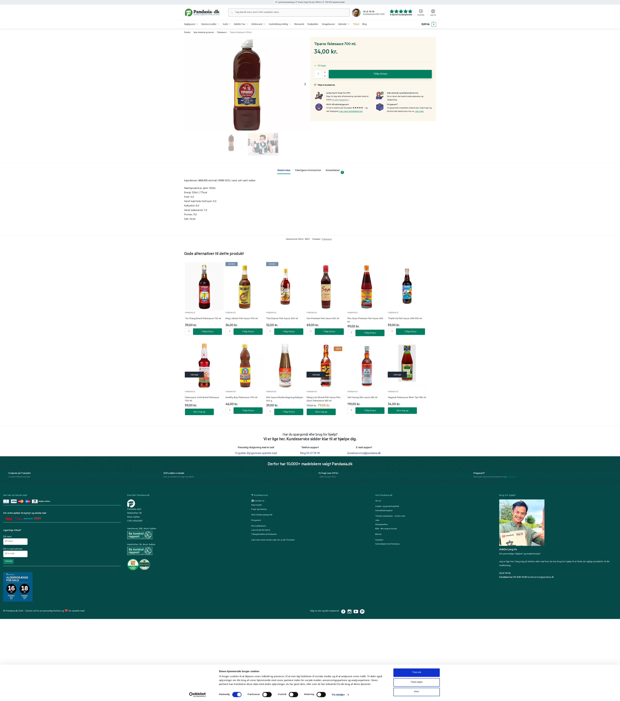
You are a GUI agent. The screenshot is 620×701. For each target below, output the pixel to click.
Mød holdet (256, 505)
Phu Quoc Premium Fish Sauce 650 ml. (365, 320)
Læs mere (419, 111)
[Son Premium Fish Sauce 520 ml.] (326, 286)
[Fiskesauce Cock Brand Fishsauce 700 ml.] (204, 365)
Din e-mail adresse (13, 548)
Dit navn (7, 536)
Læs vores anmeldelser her (351, 111)
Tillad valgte (416, 682)
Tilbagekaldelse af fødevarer (264, 534)
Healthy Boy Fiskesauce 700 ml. (241, 397)
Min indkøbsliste (258, 526)
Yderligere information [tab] (308, 170)
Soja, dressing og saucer (204, 32)
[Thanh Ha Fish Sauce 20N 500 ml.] (407, 286)
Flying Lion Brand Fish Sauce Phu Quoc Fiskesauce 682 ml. (323, 399)
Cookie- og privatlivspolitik (387, 506)
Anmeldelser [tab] (334, 171)
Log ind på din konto (260, 530)
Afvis (416, 692)
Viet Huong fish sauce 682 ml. (362, 397)
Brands (378, 534)
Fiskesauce (221, 32)
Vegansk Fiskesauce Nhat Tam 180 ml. (407, 397)
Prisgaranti (256, 520)
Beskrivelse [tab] (284, 170)
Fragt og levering (259, 509)
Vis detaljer (338, 694)
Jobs (377, 520)
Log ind (433, 15)
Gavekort (379, 540)
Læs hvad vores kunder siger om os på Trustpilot (273, 540)
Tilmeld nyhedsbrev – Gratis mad (390, 516)
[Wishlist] (217, 267)
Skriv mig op (199, 412)
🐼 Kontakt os (257, 501)
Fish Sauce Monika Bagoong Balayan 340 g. (284, 399)
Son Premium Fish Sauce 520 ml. (323, 319)
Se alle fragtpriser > (340, 100)
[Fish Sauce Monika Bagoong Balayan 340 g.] (285, 365)
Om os (378, 501)
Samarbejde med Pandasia (387, 544)
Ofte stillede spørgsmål (261, 515)
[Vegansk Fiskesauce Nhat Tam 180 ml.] (407, 365)
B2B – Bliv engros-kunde (386, 529)
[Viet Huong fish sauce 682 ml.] (366, 365)
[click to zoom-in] (247, 84)
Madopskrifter (381, 525)
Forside (187, 32)
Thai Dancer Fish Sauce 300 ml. (282, 319)
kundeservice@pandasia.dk (541, 577)
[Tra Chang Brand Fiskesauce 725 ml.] (204, 286)
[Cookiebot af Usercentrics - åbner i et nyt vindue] (197, 694)
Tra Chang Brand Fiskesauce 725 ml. (203, 319)
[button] (428, 24)
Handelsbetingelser (384, 511)
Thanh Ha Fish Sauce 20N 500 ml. (405, 319)
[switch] (267, 694)
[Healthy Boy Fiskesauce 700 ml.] (244, 365)
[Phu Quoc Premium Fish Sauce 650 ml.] (366, 286)
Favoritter (420, 15)
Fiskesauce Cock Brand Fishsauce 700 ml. (202, 399)
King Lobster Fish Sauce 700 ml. (241, 319)
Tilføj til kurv (380, 74)
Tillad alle (416, 672)
